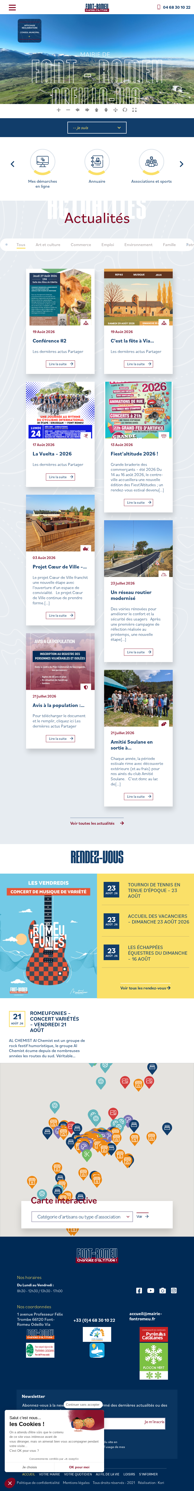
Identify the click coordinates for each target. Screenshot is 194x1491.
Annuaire (97, 181)
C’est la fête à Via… (132, 340)
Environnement (138, 244)
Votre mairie (49, 1474)
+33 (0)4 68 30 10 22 (94, 1320)
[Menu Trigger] (12, 7)
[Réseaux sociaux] (139, 1290)
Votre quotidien (78, 1474)
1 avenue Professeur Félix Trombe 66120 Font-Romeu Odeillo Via (40, 1319)
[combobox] (82, 1216)
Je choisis (29, 1467)
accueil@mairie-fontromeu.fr (145, 1316)
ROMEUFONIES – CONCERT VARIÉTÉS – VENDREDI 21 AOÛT (54, 1021)
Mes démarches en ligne (42, 184)
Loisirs (129, 1474)
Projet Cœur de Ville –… (60, 566)
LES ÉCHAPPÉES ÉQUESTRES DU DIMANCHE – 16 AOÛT (157, 953)
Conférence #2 (49, 340)
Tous (21, 244)
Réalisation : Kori (151, 1482)
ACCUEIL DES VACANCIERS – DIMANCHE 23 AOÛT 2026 (158, 919)
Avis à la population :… (58, 705)
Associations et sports (151, 181)
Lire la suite (58, 364)
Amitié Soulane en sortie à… (132, 745)
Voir (139, 1216)
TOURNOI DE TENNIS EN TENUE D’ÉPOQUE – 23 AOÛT (154, 890)
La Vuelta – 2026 (52, 453)
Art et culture (48, 244)
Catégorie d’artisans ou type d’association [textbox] (78, 1216)
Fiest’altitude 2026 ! (134, 453)
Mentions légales (76, 1482)
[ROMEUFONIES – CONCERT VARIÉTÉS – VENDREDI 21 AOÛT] (48, 936)
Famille (169, 244)
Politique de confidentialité (38, 1482)
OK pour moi (79, 1467)
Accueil (28, 1474)
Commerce (81, 244)
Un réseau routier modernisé (131, 595)
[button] (101, 1083)
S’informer (148, 1474)
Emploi (107, 244)
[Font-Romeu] (97, 8)
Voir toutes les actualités (92, 823)
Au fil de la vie (107, 1474)
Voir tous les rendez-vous (143, 988)
